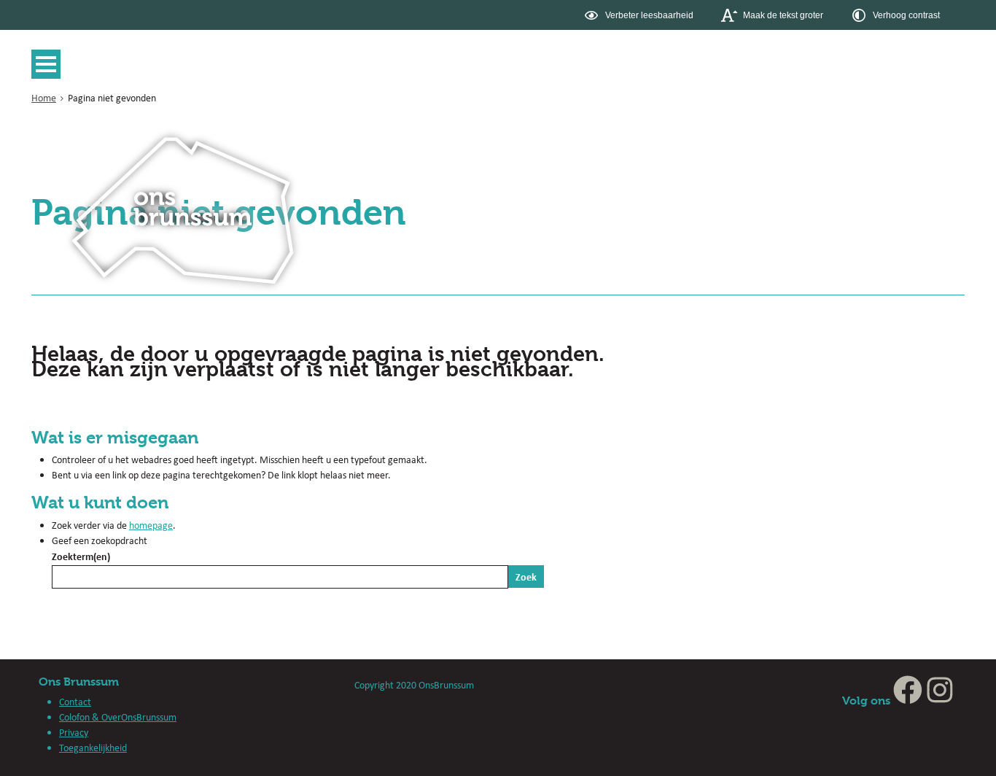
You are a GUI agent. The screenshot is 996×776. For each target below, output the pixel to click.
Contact (75, 701)
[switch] (640, 15)
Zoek (526, 576)
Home (43, 97)
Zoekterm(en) (81, 556)
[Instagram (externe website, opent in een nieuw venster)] (939, 700)
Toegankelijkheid (93, 747)
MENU (49, 64)
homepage (151, 525)
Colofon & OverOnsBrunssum (117, 716)
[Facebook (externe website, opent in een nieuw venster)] (907, 700)
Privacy (73, 732)
